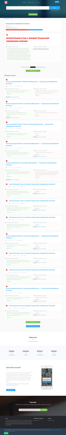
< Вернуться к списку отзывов (33, 326)
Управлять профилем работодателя (36, 29)
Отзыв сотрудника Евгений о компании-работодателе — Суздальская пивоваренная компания (32, 144)
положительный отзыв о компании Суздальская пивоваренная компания (32, 184)
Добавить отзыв (33, 14)
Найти (54, 7)
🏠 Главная (7, 18)
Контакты (38, 2)
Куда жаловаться (36, 420)
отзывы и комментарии (54, 10)
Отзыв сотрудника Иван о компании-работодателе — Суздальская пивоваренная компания (31, 82)
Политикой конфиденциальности (9, 431)
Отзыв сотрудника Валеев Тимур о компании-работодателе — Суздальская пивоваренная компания (29, 125)
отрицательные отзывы (25, 67)
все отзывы (33, 67)
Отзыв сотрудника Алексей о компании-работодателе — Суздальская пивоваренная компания (32, 104)
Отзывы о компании (51, 420)
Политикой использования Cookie (55, 429)
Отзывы (24, 2)
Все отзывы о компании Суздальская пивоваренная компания (17, 29)
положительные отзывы (40, 67)
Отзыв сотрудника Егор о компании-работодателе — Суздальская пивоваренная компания (31, 164)
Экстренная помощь (31, 2)
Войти (57, 1)
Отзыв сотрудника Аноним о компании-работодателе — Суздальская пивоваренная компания (32, 237)
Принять (6, 433)
